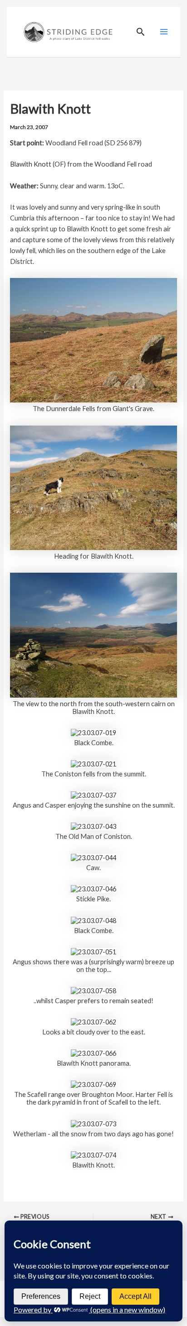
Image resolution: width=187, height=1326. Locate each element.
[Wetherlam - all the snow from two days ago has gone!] (93, 1123)
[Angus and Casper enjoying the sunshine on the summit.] (93, 794)
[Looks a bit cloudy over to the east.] (93, 1021)
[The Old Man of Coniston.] (93, 825)
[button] (140, 32)
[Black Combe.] (93, 732)
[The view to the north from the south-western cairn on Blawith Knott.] (93, 634)
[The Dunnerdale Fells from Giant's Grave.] (93, 339)
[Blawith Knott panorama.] (93, 1052)
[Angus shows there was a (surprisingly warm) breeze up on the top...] (93, 951)
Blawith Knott (30, 164)
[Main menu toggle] (163, 31)
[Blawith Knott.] (93, 1154)
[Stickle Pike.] (93, 888)
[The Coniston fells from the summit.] (93, 763)
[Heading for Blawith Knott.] (93, 487)
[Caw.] (93, 857)
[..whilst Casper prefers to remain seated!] (93, 990)
